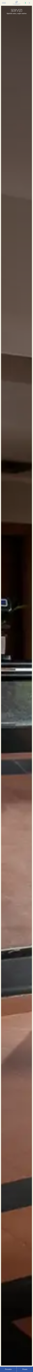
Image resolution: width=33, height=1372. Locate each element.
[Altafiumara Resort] (16, 3)
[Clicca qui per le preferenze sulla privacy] (25, 2)
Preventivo (8, 1369)
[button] (4, 2)
